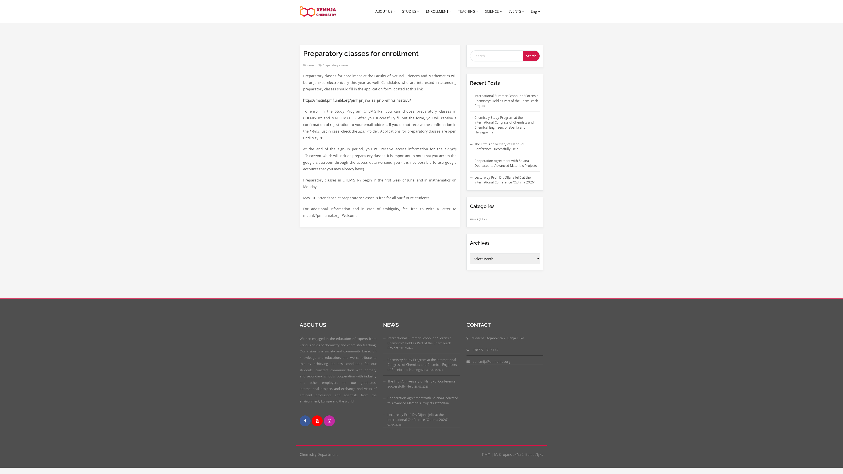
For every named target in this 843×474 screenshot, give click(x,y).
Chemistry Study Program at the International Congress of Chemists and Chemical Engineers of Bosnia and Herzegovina (422, 364)
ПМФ (486, 454)
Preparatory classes (335, 65)
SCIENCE (492, 11)
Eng (534, 11)
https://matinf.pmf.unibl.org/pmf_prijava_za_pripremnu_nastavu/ (357, 100)
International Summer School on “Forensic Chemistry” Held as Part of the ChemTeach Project (506, 100)
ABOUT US (384, 11)
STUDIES (409, 11)
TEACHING (467, 11)
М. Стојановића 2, (509, 454)
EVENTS (515, 11)
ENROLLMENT (437, 11)
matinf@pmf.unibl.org (321, 215)
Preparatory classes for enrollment (361, 53)
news (310, 65)
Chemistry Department (319, 454)
